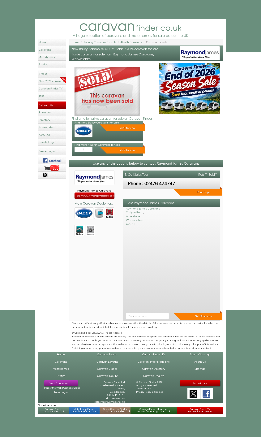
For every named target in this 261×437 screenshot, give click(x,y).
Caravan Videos (107, 368)
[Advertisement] (130, 9)
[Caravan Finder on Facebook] (52, 160)
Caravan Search (107, 354)
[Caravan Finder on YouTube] (52, 167)
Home (42, 42)
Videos (43, 73)
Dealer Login (47, 151)
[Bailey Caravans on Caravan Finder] (84, 130)
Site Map (200, 368)
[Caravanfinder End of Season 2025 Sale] (189, 88)
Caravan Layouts (107, 361)
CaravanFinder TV (153, 354)
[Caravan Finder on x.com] (52, 175)
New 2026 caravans (51, 81)
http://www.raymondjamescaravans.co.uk (95, 195)
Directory (44, 120)
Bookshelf (45, 112)
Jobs (41, 95)
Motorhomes (47, 57)
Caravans (45, 49)
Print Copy (203, 192)
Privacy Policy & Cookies (149, 391)
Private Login (47, 142)
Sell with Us (46, 105)
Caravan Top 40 (107, 376)
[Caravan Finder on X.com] (193, 392)
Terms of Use (143, 388)
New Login (61, 392)
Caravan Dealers (153, 376)
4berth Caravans (131, 42)
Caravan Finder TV (51, 88)
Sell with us (200, 383)
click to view (127, 128)
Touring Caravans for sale (99, 42)
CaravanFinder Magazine (154, 361)
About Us (44, 134)
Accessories (46, 127)
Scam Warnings (200, 354)
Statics (43, 64)
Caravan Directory (153, 368)
